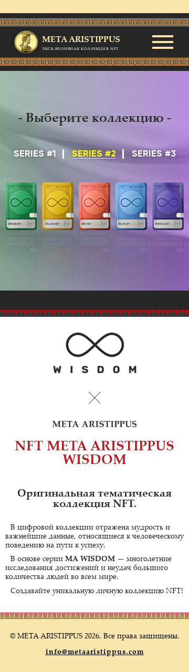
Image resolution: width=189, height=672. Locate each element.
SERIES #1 (35, 154)
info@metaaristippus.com (95, 652)
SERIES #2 (94, 154)
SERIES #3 (154, 154)
